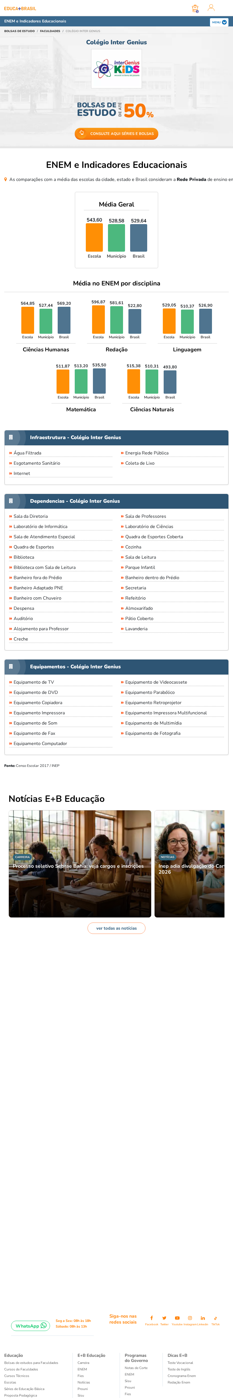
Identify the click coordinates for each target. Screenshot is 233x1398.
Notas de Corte (136, 1368)
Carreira (83, 1363)
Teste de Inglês (179, 1369)
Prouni (83, 1389)
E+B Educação (91, 1355)
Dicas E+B (177, 1355)
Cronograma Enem (182, 1376)
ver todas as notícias (116, 928)
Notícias (84, 1382)
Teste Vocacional (180, 1363)
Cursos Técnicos (16, 1376)
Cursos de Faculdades (21, 1369)
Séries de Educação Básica (24, 1389)
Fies (81, 1376)
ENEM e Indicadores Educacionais (35, 21)
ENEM (82, 1369)
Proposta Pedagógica (20, 1395)
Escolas (10, 1382)
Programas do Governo (136, 1358)
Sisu (81, 1395)
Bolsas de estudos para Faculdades (31, 1363)
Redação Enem (179, 1382)
